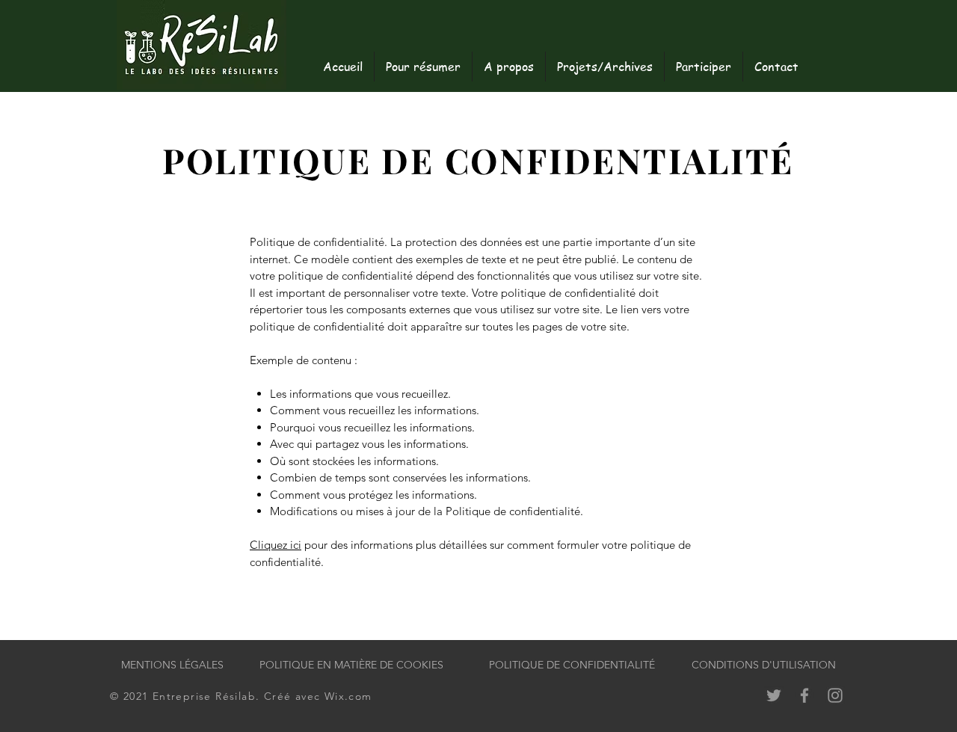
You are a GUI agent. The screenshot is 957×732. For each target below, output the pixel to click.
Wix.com (348, 696)
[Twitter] (774, 695)
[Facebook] (804, 695)
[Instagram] (835, 695)
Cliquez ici (275, 545)
